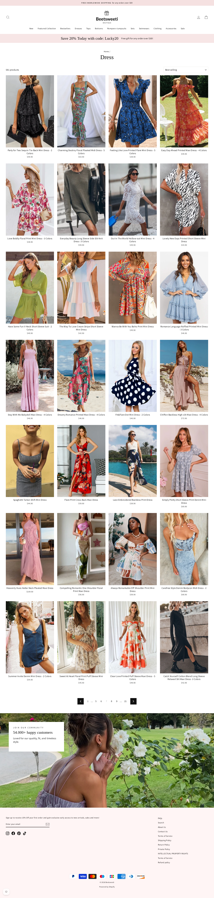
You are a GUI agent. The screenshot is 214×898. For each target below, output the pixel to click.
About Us (162, 827)
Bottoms (99, 28)
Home (106, 51)
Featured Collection (47, 28)
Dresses (78, 28)
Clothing (157, 28)
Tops (88, 28)
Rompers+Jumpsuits (116, 28)
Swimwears (144, 28)
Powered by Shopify (107, 887)
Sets (133, 28)
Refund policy (164, 862)
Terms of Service (165, 836)
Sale (183, 28)
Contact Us (163, 831)
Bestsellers (65, 28)
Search (161, 822)
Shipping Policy (164, 840)
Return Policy (164, 844)
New (31, 28)
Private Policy (164, 849)
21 (125, 701)
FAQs (160, 818)
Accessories (171, 28)
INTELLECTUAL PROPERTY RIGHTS (173, 853)
